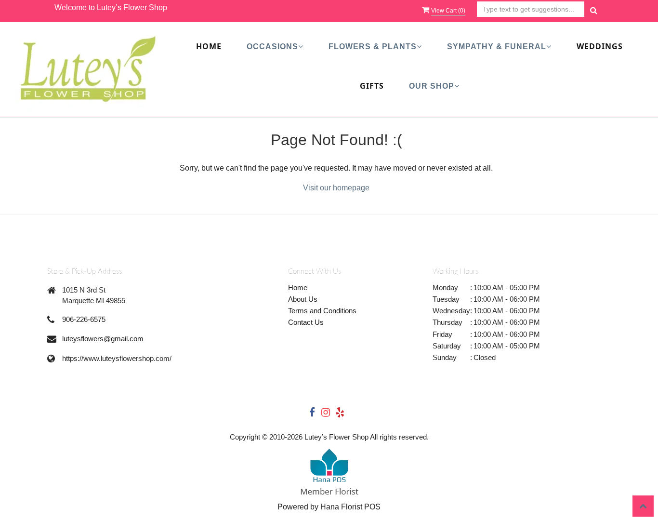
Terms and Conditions (322, 311)
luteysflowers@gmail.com (103, 338)
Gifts (372, 85)
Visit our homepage (336, 188)
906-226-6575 (83, 319)
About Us (302, 299)
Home (209, 46)
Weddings (600, 46)
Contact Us (306, 322)
